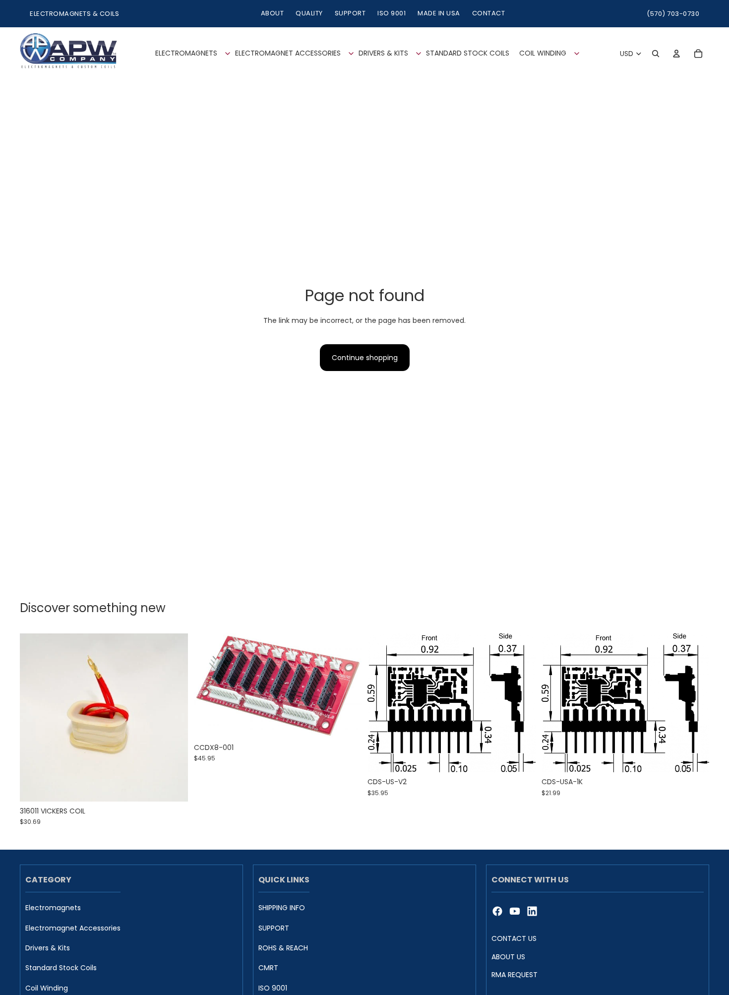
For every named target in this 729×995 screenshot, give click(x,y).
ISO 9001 (391, 13)
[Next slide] (347, 685)
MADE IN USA (439, 13)
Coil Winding (46, 988)
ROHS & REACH (283, 948)
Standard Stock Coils (61, 968)
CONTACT (488, 13)
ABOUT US (508, 956)
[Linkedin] (532, 911)
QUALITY (309, 13)
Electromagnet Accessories (73, 928)
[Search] (656, 53)
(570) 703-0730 (673, 13)
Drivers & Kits (47, 948)
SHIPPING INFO (281, 908)
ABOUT (272, 13)
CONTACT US (514, 938)
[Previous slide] (209, 685)
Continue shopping (365, 358)
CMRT (268, 968)
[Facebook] (497, 911)
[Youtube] (515, 911)
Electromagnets (53, 908)
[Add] (173, 786)
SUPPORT (350, 13)
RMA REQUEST (514, 975)
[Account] (676, 53)
